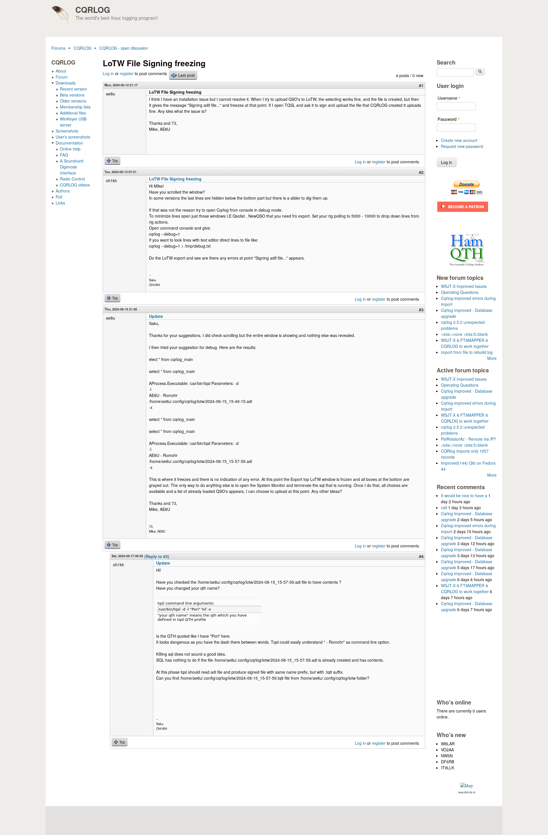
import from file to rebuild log (467, 352)
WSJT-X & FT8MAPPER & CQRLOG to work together (465, 343)
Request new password (462, 146)
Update (156, 316)
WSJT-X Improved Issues (464, 286)
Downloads (66, 83)
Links (60, 203)
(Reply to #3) (156, 556)
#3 (421, 309)
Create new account (459, 140)
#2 (421, 172)
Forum (62, 77)
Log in (108, 73)
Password (449, 119)
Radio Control (72, 179)
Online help (70, 149)
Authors (63, 191)
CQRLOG (92, 9)
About (61, 71)
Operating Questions (459, 292)
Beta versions (72, 95)
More (492, 358)
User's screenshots (73, 137)
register (127, 73)
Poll (59, 197)
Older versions (73, 101)
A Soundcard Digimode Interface (71, 167)
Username (449, 98)
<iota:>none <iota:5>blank (464, 334)
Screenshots (67, 131)
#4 (421, 556)
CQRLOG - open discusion (123, 48)
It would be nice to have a (464, 495)
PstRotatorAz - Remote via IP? (468, 439)
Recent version (73, 89)
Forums (58, 48)
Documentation (69, 143)
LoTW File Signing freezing (175, 179)
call (444, 507)
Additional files (73, 113)
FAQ (64, 155)
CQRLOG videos (75, 185)
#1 (421, 85)
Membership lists (75, 107)
